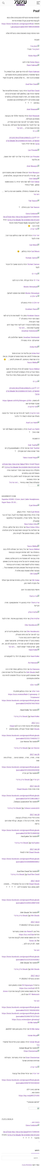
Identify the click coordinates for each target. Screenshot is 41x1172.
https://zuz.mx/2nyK (27, 988)
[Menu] (38, 3)
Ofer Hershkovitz (32, 631)
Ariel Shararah (34, 116)
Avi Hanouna (34, 669)
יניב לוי (22, 141)
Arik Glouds (30, 672)
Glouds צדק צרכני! (21, 716)
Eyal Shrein (35, 512)
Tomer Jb (32, 941)
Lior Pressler (34, 157)
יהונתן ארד (35, 49)
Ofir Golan (35, 580)
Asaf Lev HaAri (33, 429)
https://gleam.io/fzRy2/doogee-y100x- (17, 400)
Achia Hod (35, 353)
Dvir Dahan (35, 182)
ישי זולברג (35, 303)
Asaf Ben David (33, 91)
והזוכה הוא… (34, 1122)
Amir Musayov (34, 173)
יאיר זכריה (35, 235)
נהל (10, 482)
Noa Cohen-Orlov (32, 527)
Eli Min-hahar (34, 1029)
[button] (36, 950)
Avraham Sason (33, 316)
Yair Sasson (34, 207)
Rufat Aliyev (34, 62)
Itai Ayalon (35, 843)
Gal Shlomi (35, 251)
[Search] (3, 3)
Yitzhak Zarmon (33, 264)
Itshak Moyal (34, 1042)
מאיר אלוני (35, 691)
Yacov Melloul (34, 369)
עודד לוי (36, 280)
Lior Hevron (35, 748)
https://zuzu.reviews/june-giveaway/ (25, 1019)
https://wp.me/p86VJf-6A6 (29, 1096)
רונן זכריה (36, 780)
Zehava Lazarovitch (31, 808)
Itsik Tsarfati (34, 448)
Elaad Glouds (22, 789)
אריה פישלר (35, 603)
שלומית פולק (34, 619)
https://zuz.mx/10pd (26, 935)
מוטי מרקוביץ (34, 413)
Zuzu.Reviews (27, 1165)
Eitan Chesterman (32, 1058)
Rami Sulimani (34, 72)
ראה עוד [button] (20, 128)
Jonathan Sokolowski (31, 337)
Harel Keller (35, 656)
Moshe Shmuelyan (32, 293)
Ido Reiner (28, 931)
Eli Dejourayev (27, 985)
